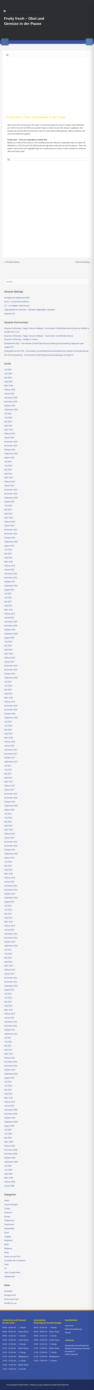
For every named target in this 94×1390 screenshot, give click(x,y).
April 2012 (8, 1006)
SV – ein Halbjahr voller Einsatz (16, 306)
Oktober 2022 (9, 538)
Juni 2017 (8, 770)
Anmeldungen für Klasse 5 (62, 355)
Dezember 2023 (10, 490)
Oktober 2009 (9, 1118)
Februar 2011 (9, 1058)
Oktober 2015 (9, 850)
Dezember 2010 (10, 1062)
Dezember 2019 (10, 666)
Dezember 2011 (10, 1022)
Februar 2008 (9, 1182)
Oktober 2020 (9, 630)
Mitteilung (8, 1248)
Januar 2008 (9, 1186)
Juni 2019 (8, 686)
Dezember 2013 (10, 934)
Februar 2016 (9, 834)
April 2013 (8, 962)
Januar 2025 (9, 438)
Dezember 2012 (10, 978)
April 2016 (8, 826)
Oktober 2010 (9, 1070)
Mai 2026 (8, 378)
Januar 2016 (9, 838)
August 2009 (9, 1126)
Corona (7, 1209)
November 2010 (10, 1066)
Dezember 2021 (10, 574)
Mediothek (8, 1240)
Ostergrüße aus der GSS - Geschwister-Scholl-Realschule (27, 351)
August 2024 (9, 458)
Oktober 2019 (9, 674)
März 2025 (8, 430)
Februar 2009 (9, 1146)
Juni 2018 (8, 726)
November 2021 (10, 578)
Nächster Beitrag (83, 262)
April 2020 (8, 650)
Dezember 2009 (10, 1110)
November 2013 (10, 938)
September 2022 (11, 542)
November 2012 (10, 982)
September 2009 (11, 1122)
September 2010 (11, 1074)
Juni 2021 (8, 598)
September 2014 (11, 898)
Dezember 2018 (10, 706)
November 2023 (10, 494)
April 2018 (8, 734)
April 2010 (8, 1094)
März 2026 (8, 386)
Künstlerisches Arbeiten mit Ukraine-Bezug (71, 351)
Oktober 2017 (9, 758)
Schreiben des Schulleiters (15, 1261)
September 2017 (11, 762)
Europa (7, 1217)
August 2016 (9, 810)
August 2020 (9, 638)
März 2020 (8, 654)
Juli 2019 (7, 682)
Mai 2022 (8, 554)
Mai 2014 (8, 914)
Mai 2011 (8, 1046)
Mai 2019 (8, 690)
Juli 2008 (7, 1166)
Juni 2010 (8, 1086)
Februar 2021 (9, 614)
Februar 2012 (9, 1014)
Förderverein (9, 1220)
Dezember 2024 (10, 442)
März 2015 (8, 874)
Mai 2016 (8, 822)
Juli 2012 (7, 994)
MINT (6, 1244)
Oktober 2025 (9, 406)
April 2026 (8, 382)
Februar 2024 (9, 482)
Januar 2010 (9, 1106)
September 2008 (11, 1162)
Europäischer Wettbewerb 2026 (16, 298)
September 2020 (11, 634)
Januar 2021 (9, 618)
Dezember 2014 (10, 886)
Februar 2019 (9, 702)
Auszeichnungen (11, 1204)
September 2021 (11, 586)
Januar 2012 (9, 1018)
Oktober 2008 (9, 1158)
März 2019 (8, 698)
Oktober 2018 (9, 714)
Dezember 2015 (10, 842)
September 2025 (11, 410)
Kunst (6, 1233)
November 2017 (10, 754)
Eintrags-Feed (10, 1295)
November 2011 (10, 1026)
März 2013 (8, 966)
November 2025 (10, 402)
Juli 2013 (7, 950)
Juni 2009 (8, 1134)
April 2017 (8, 778)
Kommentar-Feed (11, 1299)
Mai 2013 (8, 958)
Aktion (6, 1200)
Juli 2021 (7, 594)
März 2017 (8, 782)
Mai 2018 (8, 730)
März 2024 (8, 478)
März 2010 (8, 1098)
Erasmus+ (8, 1213)
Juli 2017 (7, 766)
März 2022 (8, 562)
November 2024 (10, 446)
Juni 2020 (8, 642)
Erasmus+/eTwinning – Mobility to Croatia (20, 339)
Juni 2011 (8, 1042)
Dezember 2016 (10, 794)
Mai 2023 (8, 510)
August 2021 (9, 590)
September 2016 (11, 806)
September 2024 (11, 454)
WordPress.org (10, 1303)
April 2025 (8, 426)
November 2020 (10, 626)
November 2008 (10, 1154)
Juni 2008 (8, 1170)
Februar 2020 (9, 658)
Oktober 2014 (9, 894)
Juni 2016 (8, 818)
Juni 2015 (8, 862)
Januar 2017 (9, 790)
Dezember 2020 (10, 622)
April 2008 (8, 1174)
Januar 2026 (9, 394)
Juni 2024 (8, 466)
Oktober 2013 (9, 942)
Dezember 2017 (10, 750)
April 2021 (8, 606)
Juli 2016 (7, 814)
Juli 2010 (7, 1082)
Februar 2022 (9, 566)
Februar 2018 (9, 742)
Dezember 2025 (10, 398)
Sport (6, 1264)
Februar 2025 (9, 434)
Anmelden (8, 1291)
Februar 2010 (9, 1102)
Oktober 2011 (9, 1030)
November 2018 (10, 710)
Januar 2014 (9, 930)
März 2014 (8, 922)
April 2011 (8, 1050)
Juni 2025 (8, 418)
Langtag (7, 1237)
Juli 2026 (7, 370)
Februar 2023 (9, 522)
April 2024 (8, 474)
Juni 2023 (8, 506)
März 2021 (8, 610)
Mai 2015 (8, 866)
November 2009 (10, 1114)
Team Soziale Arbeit (12, 1272)
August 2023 (9, 502)
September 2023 (11, 498)
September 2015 (11, 854)
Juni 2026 (8, 374)
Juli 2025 (7, 414)
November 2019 (10, 670)
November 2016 (10, 798)
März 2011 (8, 1054)
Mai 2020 (8, 646)
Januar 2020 (9, 662)
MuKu (6, 1252)
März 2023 (8, 518)
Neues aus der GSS (12, 1257)
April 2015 (8, 870)
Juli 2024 (7, 462)
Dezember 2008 (10, 1150)
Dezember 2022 (10, 530)
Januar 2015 (9, 882)
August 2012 (9, 990)
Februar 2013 (9, 970)
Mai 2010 (8, 1090)
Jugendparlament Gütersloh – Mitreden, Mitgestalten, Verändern (29, 310)
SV (5, 1268)
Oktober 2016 (9, 802)
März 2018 (8, 738)
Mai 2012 (8, 1002)
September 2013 (11, 946)
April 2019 (8, 694)
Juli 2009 (7, 1130)
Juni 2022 (8, 550)
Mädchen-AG (9, 314)
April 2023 (8, 514)
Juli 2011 (7, 1038)
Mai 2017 (8, 774)
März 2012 (8, 1010)
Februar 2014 (9, 926)
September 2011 (10, 1034)
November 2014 (10, 890)
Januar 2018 (9, 746)
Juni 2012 (8, 998)
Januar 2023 (9, 526)
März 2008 (8, 1178)
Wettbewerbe (9, 1277)
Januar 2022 (9, 570)
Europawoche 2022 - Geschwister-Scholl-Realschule (25, 343)
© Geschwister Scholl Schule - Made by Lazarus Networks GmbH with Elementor (37, 1385)
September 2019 (11, 678)
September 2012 (11, 986)
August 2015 (9, 858)
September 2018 (11, 718)
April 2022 (8, 558)
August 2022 (9, 546)
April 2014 (8, 918)
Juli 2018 (7, 722)
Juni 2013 (8, 954)
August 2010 (9, 1078)
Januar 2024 (9, 486)
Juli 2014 (7, 906)
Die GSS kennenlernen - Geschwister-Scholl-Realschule (26, 355)
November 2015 (10, 846)
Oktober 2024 (9, 450)
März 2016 (8, 830)
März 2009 (8, 1142)
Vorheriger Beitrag (11, 262)
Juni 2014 (8, 910)
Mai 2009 (8, 1138)
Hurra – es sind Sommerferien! (16, 302)
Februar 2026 (9, 390)
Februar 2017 (9, 786)
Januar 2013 (9, 974)
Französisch (9, 1224)
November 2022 (10, 534)
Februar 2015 (9, 878)
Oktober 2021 (9, 582)
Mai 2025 (8, 422)
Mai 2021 (8, 602)
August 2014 (9, 902)
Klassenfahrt (9, 1228)
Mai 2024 (8, 470)
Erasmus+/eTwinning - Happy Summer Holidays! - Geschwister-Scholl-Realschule (37, 328)
